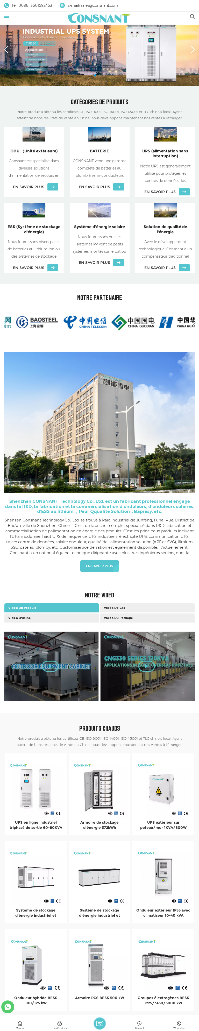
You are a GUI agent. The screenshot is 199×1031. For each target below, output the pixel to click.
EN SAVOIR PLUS (99, 566)
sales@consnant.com (99, 5)
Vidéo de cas (114, 608)
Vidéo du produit (22, 608)
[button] (95, 75)
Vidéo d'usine (19, 618)
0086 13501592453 (35, 5)
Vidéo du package (118, 618)
